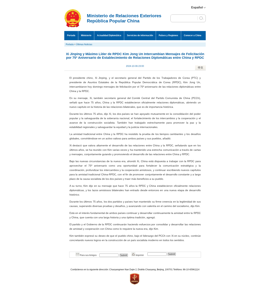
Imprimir (139, 255)
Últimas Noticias (84, 44)
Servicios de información (140, 35)
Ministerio (86, 35)
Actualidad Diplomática (109, 35)
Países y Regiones (168, 35)
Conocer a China (192, 35)
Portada (71, 35)
